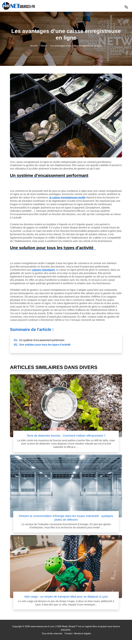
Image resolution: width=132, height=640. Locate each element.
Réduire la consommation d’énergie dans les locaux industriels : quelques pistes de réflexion (66, 517)
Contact (68, 633)
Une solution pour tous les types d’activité (42, 344)
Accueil (33, 45)
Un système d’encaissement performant (39, 340)
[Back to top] (123, 631)
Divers (44, 45)
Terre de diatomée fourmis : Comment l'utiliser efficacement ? (66, 435)
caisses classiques (43, 269)
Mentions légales (82, 633)
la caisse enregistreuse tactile (67, 197)
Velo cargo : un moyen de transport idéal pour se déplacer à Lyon (66, 596)
